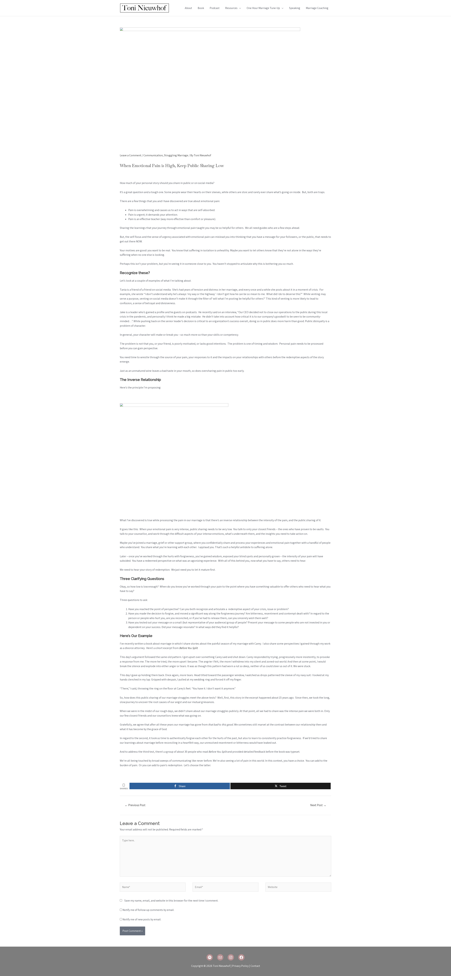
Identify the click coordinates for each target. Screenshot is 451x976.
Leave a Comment (130, 155)
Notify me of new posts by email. (142, 919)
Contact (255, 966)
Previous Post (135, 805)
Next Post (318, 805)
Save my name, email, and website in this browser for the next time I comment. (171, 900)
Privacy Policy (240, 966)
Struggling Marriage (176, 155)
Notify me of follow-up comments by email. (148, 910)
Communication (153, 155)
